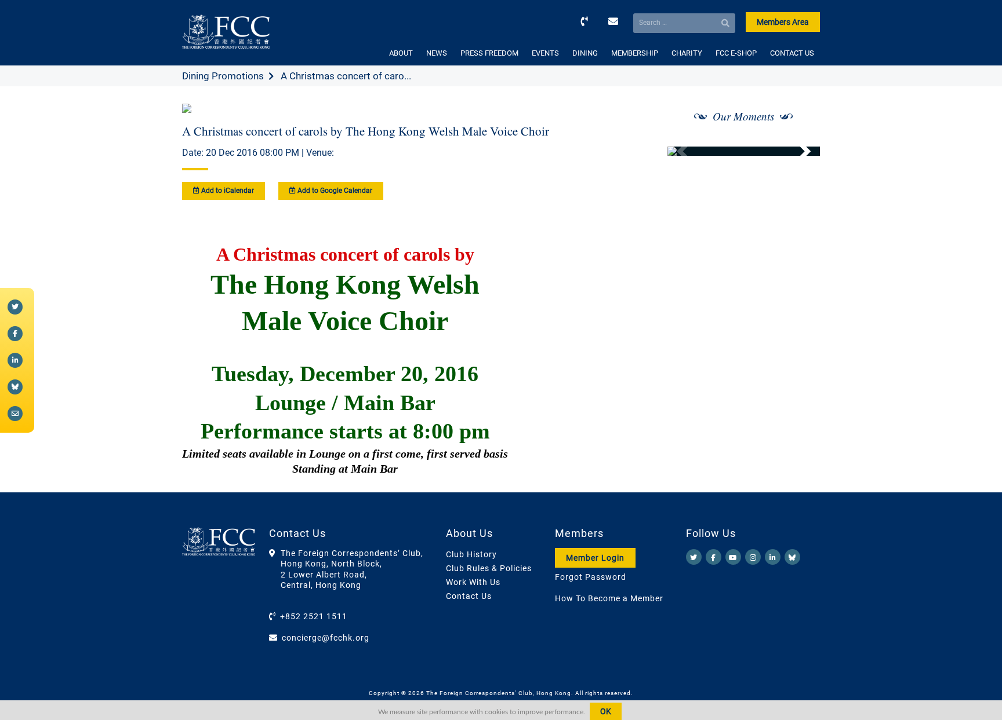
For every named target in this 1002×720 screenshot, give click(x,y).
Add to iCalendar (226, 191)
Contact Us (469, 596)
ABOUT (401, 53)
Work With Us (473, 582)
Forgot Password (590, 577)
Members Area (783, 22)
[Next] (798, 151)
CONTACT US (792, 53)
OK (605, 711)
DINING (585, 53)
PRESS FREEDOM (489, 53)
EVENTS (545, 53)
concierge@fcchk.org (325, 637)
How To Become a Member (609, 598)
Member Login (595, 557)
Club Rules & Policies (489, 568)
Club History (471, 554)
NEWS (436, 53)
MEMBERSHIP (634, 53)
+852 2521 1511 (313, 616)
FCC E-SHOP (736, 53)
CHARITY (686, 53)
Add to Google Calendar (334, 191)
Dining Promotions (223, 76)
